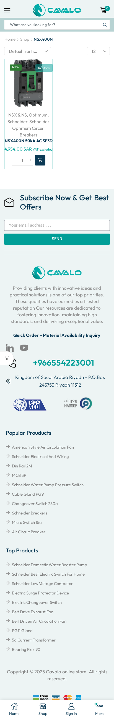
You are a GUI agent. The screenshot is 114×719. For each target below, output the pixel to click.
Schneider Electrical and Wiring (40, 456)
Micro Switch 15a (27, 522)
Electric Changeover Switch (37, 602)
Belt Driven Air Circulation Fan (39, 621)
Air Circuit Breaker (28, 531)
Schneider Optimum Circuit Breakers (31, 128)
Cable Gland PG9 (28, 494)
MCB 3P (19, 475)
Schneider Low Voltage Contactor (42, 583)
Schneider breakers (29, 513)
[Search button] (105, 24)
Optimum (38, 115)
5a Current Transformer (34, 640)
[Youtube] (24, 348)
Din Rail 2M (22, 466)
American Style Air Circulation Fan (43, 447)
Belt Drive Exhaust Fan (32, 611)
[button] (40, 160)
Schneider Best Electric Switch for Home (48, 574)
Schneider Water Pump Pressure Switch (48, 484)
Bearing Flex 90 (26, 649)
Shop (24, 39)
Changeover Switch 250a (35, 503)
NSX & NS (17, 115)
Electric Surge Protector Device (40, 593)
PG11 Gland (22, 630)
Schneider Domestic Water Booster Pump (49, 564)
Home (9, 39)
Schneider (17, 121)
